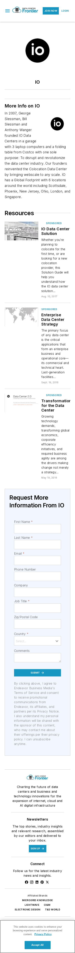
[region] (37, 936)
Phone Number (25, 569)
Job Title (22, 601)
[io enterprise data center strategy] (21, 317)
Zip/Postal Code (26, 617)
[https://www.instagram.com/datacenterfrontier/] (32, 882)
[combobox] (37, 640)
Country (21, 634)
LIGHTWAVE (32, 904)
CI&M (47, 904)
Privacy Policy (43, 934)
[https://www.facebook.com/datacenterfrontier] (26, 882)
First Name (23, 522)
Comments (22, 651)
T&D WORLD (52, 909)
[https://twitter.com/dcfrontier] (47, 882)
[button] (7, 11)
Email (19, 553)
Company (21, 585)
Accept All (37, 945)
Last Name (23, 538)
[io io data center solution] (21, 231)
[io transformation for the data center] (21, 403)
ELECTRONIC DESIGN (27, 909)
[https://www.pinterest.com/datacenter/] (42, 882)
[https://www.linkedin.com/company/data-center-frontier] (37, 882)
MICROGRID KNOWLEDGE (37, 900)
